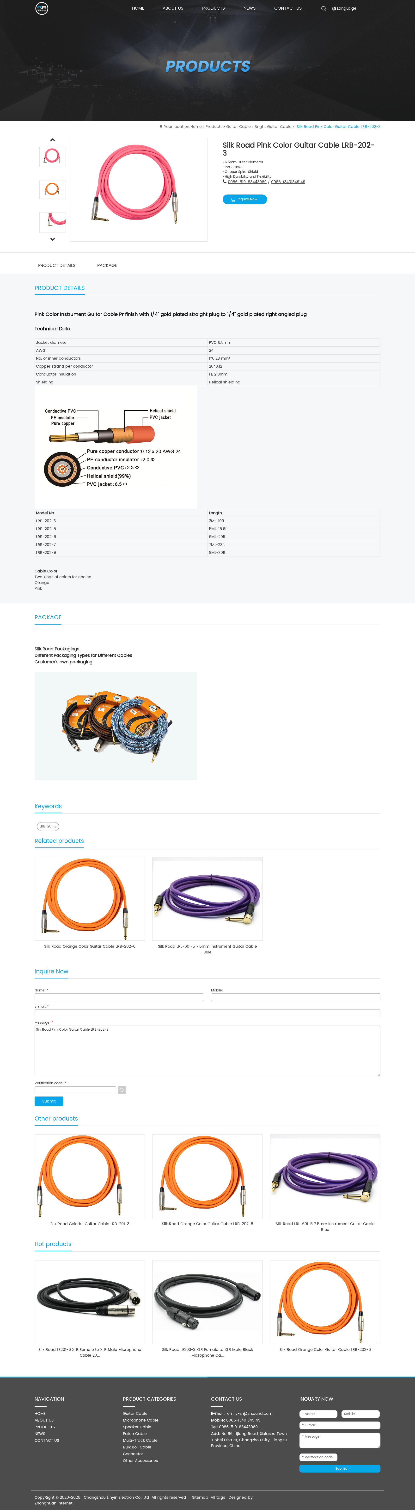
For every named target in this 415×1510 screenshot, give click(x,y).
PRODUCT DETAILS (57, 265)
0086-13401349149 (288, 182)
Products (214, 127)
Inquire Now (247, 199)
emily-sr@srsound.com (249, 1413)
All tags (218, 1497)
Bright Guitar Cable (273, 127)
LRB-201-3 (48, 826)
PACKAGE (107, 265)
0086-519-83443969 (247, 182)
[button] (52, 239)
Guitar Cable (238, 127)
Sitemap (200, 1497)
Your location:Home (183, 127)
